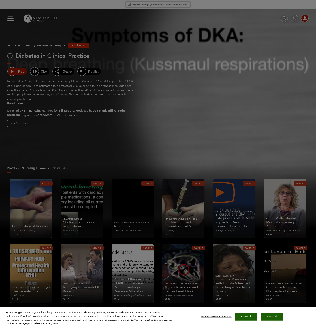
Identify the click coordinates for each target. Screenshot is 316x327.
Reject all (246, 316)
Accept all (272, 316)
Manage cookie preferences (216, 316)
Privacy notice (156, 316)
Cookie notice (136, 316)
